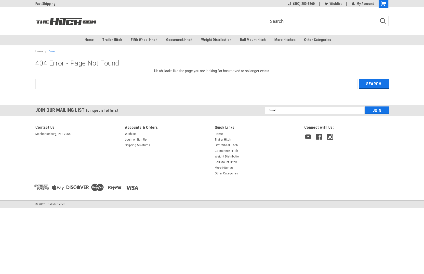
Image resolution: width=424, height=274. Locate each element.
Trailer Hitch (112, 40)
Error (52, 51)
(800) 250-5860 (304, 4)
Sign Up (141, 139)
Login (128, 139)
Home (89, 40)
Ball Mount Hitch (253, 40)
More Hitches (284, 40)
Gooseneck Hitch (179, 40)
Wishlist (336, 4)
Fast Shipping (45, 4)
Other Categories (317, 40)
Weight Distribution (216, 40)
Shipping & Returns (137, 145)
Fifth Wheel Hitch (144, 40)
